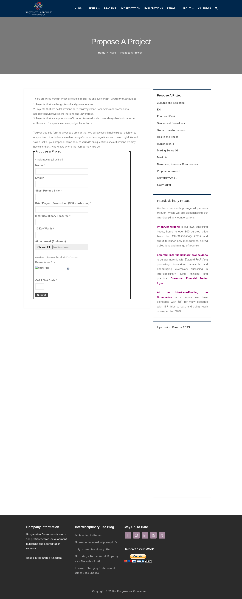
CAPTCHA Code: (46, 280)
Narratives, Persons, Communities (177, 164)
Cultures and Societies (171, 102)
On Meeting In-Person (88, 535)
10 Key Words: (44, 228)
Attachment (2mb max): (51, 241)
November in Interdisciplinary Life (96, 542)
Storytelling (164, 184)
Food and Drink (166, 116)
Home (101, 52)
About (186, 8)
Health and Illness (167, 136)
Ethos (171, 8)
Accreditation (130, 8)
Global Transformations (171, 130)
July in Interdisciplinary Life (92, 549)
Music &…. (163, 157)
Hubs (78, 8)
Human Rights (165, 143)
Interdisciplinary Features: (53, 216)
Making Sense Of (167, 150)
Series (93, 8)
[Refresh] (68, 268)
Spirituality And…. (167, 177)
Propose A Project (168, 171)
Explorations (153, 8)
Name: (40, 165)
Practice (110, 8)
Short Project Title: (48, 190)
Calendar (204, 8)
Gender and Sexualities (171, 123)
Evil (159, 109)
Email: (39, 177)
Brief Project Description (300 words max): (63, 203)
